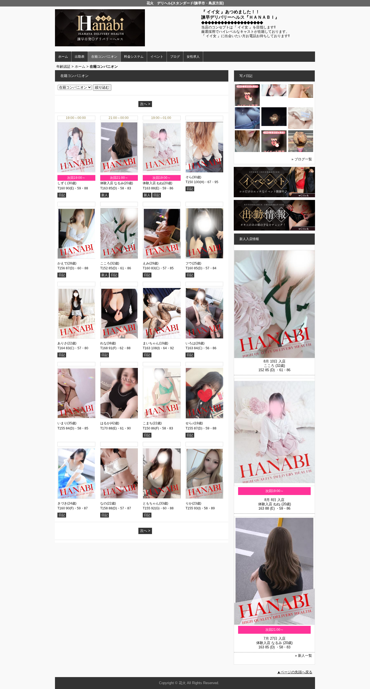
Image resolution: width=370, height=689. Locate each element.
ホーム (63, 57)
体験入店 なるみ (112, 183)
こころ (105, 263)
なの (103, 503)
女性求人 (193, 57)
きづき (62, 503)
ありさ (62, 343)
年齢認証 (63, 66)
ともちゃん (151, 503)
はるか (105, 423)
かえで (62, 263)
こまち (147, 423)
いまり (62, 423)
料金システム (134, 57)
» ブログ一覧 (301, 159)
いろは (190, 343)
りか (189, 503)
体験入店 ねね (153, 183)
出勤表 (80, 57)
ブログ (175, 57)
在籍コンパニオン (104, 57)
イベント (156, 57)
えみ (146, 263)
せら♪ (190, 423)
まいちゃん (151, 343)
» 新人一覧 (303, 656)
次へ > (145, 104)
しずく (62, 183)
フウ (189, 263)
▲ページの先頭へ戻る (294, 672)
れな (103, 343)
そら (189, 177)
